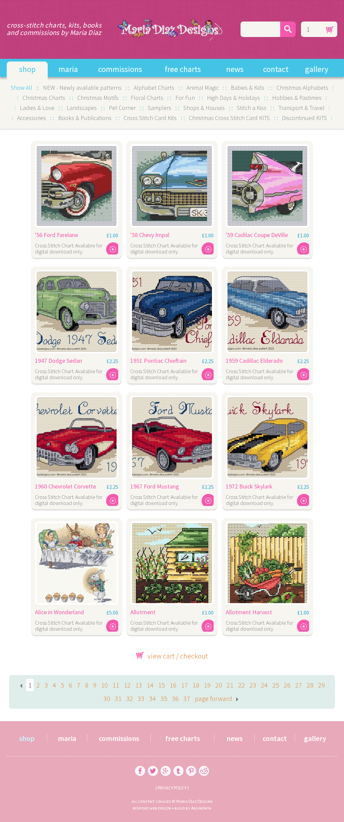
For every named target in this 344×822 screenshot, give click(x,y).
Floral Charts (147, 98)
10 (104, 685)
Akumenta (201, 808)
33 (141, 698)
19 (207, 685)
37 (186, 698)
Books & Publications (85, 118)
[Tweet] (153, 764)
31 (118, 698)
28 (310, 685)
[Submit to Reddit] (204, 764)
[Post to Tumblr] (178, 764)
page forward (213, 698)
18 (195, 685)
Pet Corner (122, 108)
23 (253, 685)
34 (152, 698)
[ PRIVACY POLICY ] (172, 788)
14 (150, 685)
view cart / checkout (177, 656)
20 (218, 685)
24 (264, 685)
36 (175, 698)
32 (129, 698)
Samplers (159, 108)
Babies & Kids (247, 87)
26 (287, 685)
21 (230, 685)
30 (106, 698)
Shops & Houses (204, 108)
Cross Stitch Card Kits (150, 118)
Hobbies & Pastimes (296, 98)
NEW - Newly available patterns (82, 87)
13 (138, 685)
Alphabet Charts (154, 87)
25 (275, 685)
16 (173, 685)
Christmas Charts (44, 98)
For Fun (185, 98)
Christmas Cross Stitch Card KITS (229, 118)
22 (241, 685)
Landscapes (82, 108)
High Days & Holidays (233, 98)
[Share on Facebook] (140, 764)
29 (321, 685)
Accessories (31, 118)
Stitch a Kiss (251, 108)
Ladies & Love (37, 108)
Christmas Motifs (98, 98)
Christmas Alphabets (302, 87)
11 (116, 685)
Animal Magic (202, 87)
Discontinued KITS (304, 118)
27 (298, 685)
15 (161, 685)
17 (184, 685)
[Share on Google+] (165, 764)
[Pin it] (191, 764)
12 (127, 685)
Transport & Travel (301, 108)
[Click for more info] (76, 184)
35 (164, 698)
